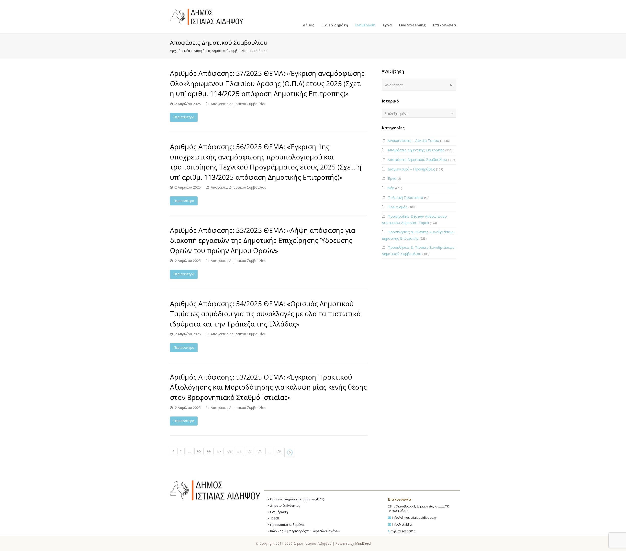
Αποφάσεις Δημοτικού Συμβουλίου (221, 50)
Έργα (392, 178)
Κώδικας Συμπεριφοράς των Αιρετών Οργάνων (305, 531)
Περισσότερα (183, 117)
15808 (274, 518)
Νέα (187, 50)
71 (260, 451)
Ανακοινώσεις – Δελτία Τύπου (413, 140)
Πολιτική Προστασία (405, 197)
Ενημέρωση (279, 512)
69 (239, 451)
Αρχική (175, 50)
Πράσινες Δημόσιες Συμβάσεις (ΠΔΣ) (297, 499)
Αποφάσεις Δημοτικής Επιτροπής (416, 149)
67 (219, 451)
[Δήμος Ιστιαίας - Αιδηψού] (206, 16)
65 (199, 451)
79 (279, 451)
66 (209, 451)
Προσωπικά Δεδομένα (287, 524)
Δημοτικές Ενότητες (285, 505)
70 (250, 451)
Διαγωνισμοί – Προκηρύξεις (411, 169)
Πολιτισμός (397, 206)
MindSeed (363, 543)
